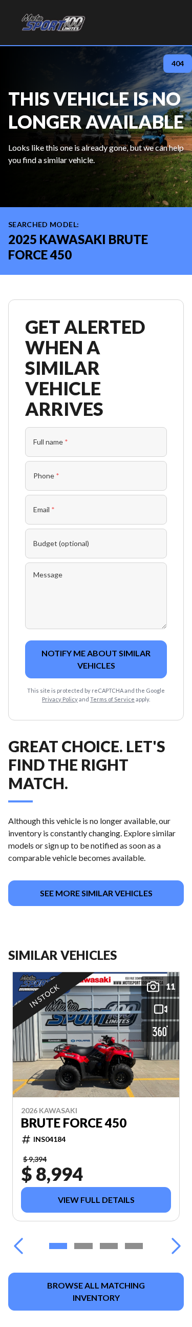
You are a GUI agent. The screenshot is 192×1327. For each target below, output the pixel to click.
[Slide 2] (83, 1246)
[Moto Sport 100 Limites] (53, 22)
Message (47, 574)
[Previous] (18, 1246)
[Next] (173, 1246)
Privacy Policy (60, 699)
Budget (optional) (61, 543)
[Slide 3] (109, 1246)
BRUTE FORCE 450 (73, 1123)
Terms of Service (112, 699)
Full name (50, 441)
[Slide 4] (134, 1246)
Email (44, 509)
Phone (46, 475)
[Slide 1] (58, 1246)
